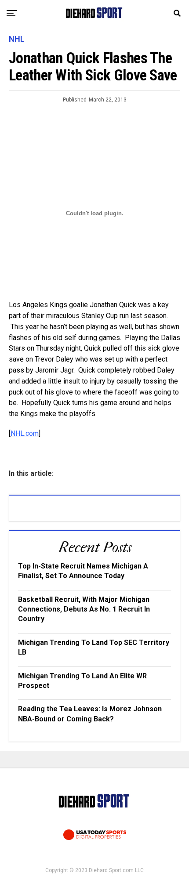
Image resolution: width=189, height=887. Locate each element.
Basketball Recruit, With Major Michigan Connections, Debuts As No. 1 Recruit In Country (84, 609)
